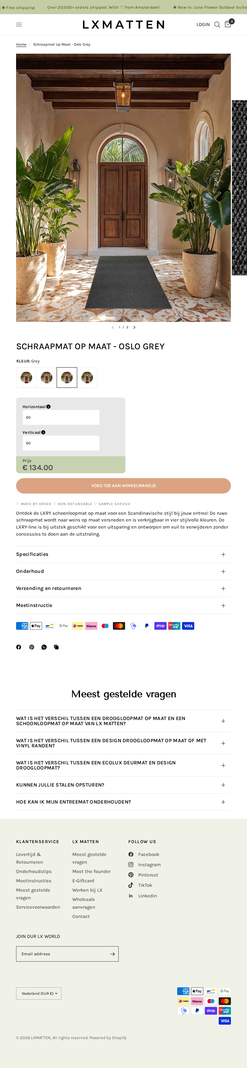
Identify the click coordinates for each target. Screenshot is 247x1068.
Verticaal (64, 432)
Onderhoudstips (34, 871)
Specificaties (32, 554)
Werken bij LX (87, 890)
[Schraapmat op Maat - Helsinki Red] (26, 377)
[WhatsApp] (45, 647)
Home (21, 44)
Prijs (27, 460)
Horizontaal (67, 407)
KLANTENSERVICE (37, 842)
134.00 (41, 467)
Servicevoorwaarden (38, 907)
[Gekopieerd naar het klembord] (57, 647)
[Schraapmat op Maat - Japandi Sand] (46, 377)
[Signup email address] (112, 954)
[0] (227, 24)
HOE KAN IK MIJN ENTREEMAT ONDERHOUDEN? (75, 802)
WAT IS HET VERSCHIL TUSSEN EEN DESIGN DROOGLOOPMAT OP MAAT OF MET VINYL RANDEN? (111, 743)
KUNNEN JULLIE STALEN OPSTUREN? (61, 785)
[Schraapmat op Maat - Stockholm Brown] (87, 377)
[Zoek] (217, 24)
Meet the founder (91, 871)
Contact (81, 916)
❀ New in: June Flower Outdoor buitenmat (199, 7)
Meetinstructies (33, 881)
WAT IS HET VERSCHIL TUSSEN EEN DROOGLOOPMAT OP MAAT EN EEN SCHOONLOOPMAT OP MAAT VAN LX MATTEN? (101, 720)
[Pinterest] (33, 647)
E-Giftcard (83, 881)
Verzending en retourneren (48, 588)
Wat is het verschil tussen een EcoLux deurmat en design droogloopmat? (96, 765)
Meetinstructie (34, 605)
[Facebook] (20, 647)
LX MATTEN (85, 842)
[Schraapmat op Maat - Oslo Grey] (67, 377)
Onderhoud (30, 571)
